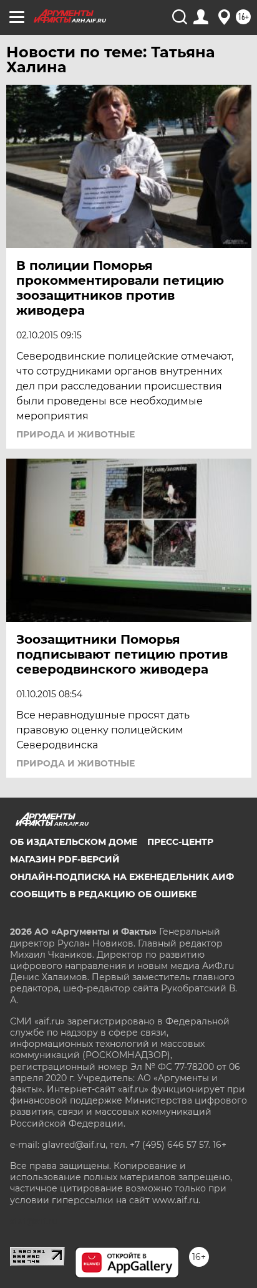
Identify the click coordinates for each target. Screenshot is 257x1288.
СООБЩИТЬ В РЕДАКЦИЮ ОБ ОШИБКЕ (103, 894)
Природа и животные (75, 434)
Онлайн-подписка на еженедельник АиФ (122, 876)
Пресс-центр (180, 841)
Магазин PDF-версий (65, 859)
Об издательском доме (73, 841)
